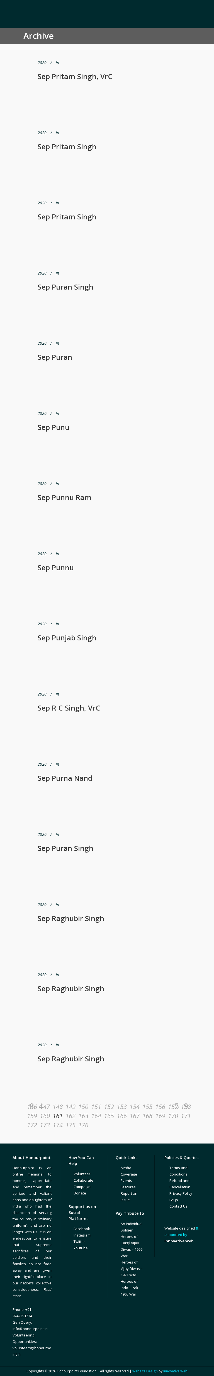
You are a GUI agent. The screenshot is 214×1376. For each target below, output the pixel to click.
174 (57, 1125)
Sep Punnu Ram (64, 497)
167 (134, 1115)
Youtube (81, 1247)
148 (57, 1106)
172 (31, 1125)
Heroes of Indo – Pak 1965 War (129, 1288)
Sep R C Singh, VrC (69, 708)
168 (147, 1115)
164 (95, 1115)
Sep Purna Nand (65, 778)
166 (121, 1115)
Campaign (82, 1186)
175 (70, 1125)
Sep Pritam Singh (67, 146)
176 (82, 1125)
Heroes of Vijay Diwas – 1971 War (132, 1268)
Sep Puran (55, 357)
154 (134, 1106)
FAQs (173, 1199)
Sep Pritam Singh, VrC (75, 76)
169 (159, 1115)
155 (147, 1106)
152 (108, 1106)
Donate (80, 1193)
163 (82, 1115)
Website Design (145, 1371)
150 (82, 1106)
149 (70, 1106)
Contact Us (178, 1206)
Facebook (82, 1228)
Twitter (79, 1241)
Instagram (82, 1235)
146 (31, 1106)
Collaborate (83, 1180)
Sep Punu (53, 427)
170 (172, 1115)
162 (70, 1115)
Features (128, 1186)
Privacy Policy (180, 1193)
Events (126, 1180)
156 (159, 1106)
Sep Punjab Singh (67, 637)
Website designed (179, 1228)
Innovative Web (175, 1371)
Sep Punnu (56, 567)
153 (121, 1106)
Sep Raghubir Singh (71, 918)
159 (31, 1115)
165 (108, 1115)
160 (44, 1115)
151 (95, 1106)
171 (185, 1115)
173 (44, 1125)
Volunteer (82, 1173)
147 (44, 1106)
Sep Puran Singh (65, 287)
